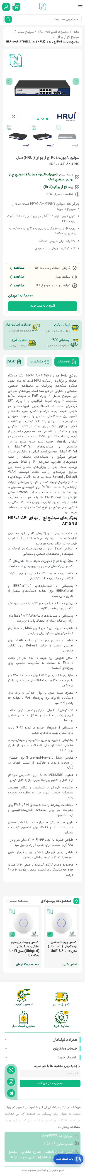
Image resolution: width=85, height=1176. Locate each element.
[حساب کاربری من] (6, 6)
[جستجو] (8, 19)
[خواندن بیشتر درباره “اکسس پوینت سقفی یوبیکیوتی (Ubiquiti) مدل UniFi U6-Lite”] (50, 934)
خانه (76, 32)
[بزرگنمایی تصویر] (13, 116)
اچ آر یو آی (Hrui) (55, 187)
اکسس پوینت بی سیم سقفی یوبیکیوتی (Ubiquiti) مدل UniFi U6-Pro (24, 949)
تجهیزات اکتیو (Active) (53, 32)
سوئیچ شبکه (25, 32)
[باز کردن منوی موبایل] (80, 6)
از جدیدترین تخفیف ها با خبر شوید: (57, 1066)
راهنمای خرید (67, 1057)
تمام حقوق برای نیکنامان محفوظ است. (42, 1170)
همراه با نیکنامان (65, 1040)
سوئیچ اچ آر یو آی (67, 37)
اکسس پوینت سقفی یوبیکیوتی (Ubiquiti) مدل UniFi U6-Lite (62, 947)
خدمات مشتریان (65, 1048)
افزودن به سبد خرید (42, 306)
